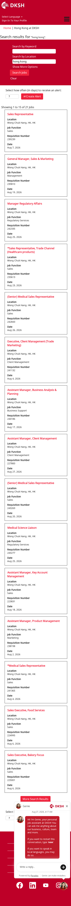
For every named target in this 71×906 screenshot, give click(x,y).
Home (7, 28)
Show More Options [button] (25, 67)
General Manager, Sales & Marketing (30, 159)
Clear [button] (13, 78)
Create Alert (33, 96)
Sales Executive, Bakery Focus (25, 755)
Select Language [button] (11, 16)
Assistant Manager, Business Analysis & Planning (32, 392)
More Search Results (35, 799)
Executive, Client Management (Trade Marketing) (30, 343)
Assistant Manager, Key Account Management (27, 574)
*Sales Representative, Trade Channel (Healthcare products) (30, 250)
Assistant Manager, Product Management (33, 621)
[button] (59, 19)
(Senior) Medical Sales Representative (30, 296)
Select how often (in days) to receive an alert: (33, 90)
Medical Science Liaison (22, 528)
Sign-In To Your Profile (14, 20)
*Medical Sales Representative (26, 665)
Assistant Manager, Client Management (32, 438)
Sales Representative (20, 114)
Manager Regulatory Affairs (24, 203)
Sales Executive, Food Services (26, 710)
